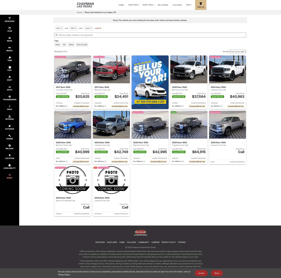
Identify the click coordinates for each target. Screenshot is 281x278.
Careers (155, 242)
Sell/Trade (163, 5)
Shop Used (147, 5)
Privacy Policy (169, 242)
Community (143, 242)
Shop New (133, 5)
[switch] (57, 44)
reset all (98, 28)
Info (188, 5)
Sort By (226, 51)
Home (121, 5)
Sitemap (182, 242)
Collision (177, 5)
